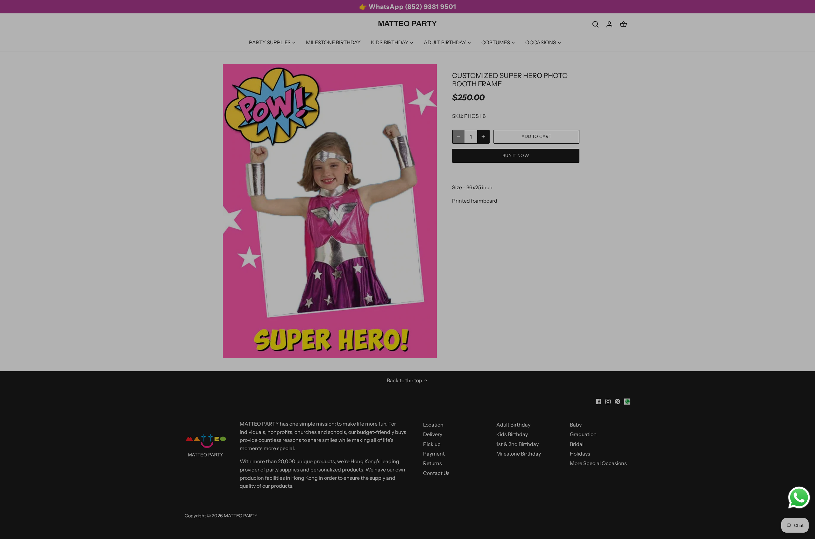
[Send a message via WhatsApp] (799, 497)
